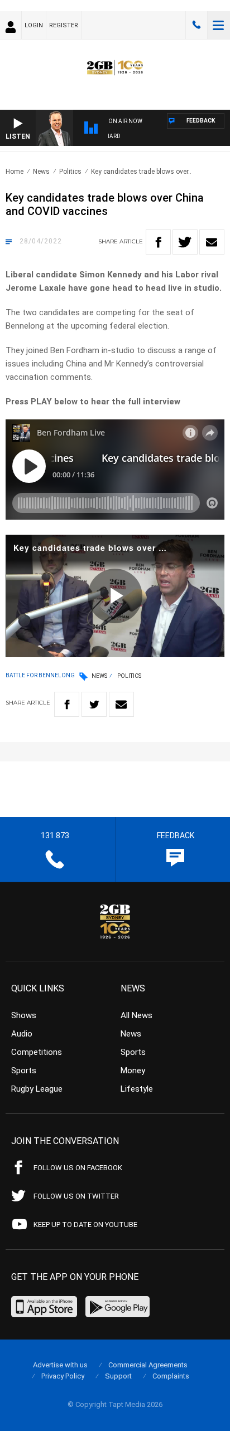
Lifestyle (137, 1089)
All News (136, 1015)
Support (118, 1376)
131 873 (196, 25)
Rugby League (37, 1089)
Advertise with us (60, 1365)
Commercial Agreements (148, 1365)
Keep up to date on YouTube (85, 1224)
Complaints (170, 1376)
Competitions (36, 1052)
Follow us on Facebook (77, 1168)
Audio (21, 1034)
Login (34, 25)
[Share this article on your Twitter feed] (185, 242)
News (41, 171)
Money (133, 1070)
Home (14, 171)
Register (63, 25)
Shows (23, 1015)
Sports (23, 1070)
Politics (70, 171)
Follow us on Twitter (76, 1196)
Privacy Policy (62, 1376)
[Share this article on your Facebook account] (158, 242)
